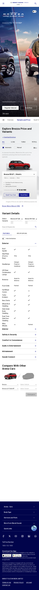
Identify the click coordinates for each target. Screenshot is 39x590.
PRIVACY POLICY (19, 582)
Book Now (28, 108)
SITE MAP (29, 582)
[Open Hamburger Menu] (3, 120)
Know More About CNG (11, 206)
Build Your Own (11, 195)
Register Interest (10, 108)
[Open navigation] (3, 3)
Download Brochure (10, 137)
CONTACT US (6, 585)
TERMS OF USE (6, 582)
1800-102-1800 (7, 545)
